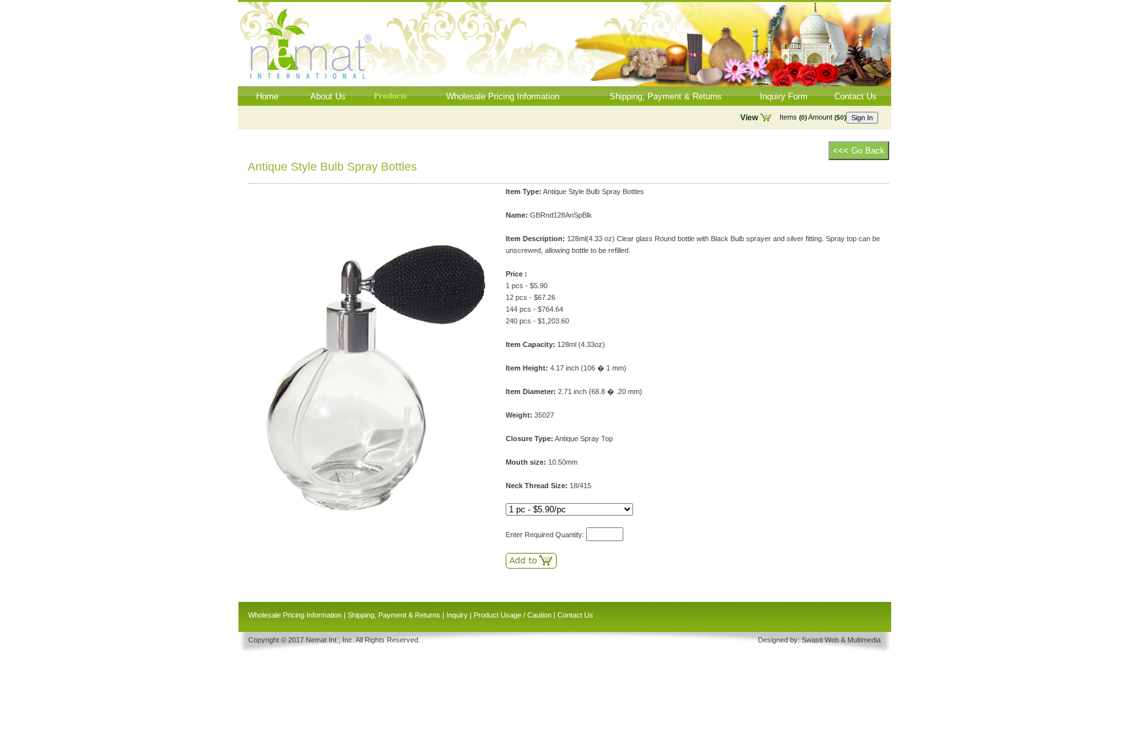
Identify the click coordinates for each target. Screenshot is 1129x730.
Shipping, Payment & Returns (666, 96)
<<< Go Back (859, 151)
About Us (328, 96)
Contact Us (855, 96)
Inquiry (457, 615)
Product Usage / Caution (512, 615)
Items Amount (812, 117)
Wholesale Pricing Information (502, 96)
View (749, 117)
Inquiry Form (784, 96)
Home (267, 96)
